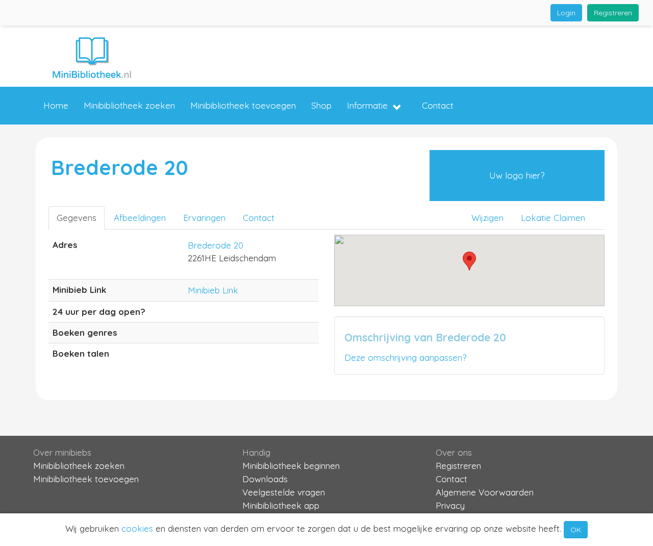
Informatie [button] (367, 105)
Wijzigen (487, 217)
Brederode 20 (215, 245)
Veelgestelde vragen (283, 492)
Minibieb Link (213, 290)
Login (566, 12)
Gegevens (76, 217)
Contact (438, 105)
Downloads (265, 479)
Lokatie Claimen (553, 217)
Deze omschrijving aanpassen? (405, 357)
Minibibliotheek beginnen (291, 465)
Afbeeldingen (140, 217)
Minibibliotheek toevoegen (243, 105)
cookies (137, 528)
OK (575, 529)
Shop (321, 105)
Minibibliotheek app (280, 505)
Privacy (450, 505)
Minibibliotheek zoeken (129, 105)
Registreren (613, 12)
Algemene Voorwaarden (485, 492)
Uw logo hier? (516, 175)
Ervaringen (204, 217)
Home (55, 105)
